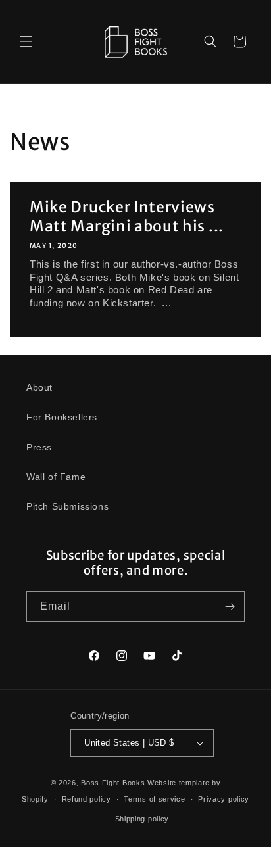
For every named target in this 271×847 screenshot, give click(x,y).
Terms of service (154, 799)
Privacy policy (223, 799)
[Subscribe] (229, 606)
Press (39, 447)
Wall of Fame (56, 477)
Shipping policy (142, 819)
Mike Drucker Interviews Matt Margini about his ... (127, 216)
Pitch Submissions (67, 506)
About (39, 387)
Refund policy (86, 799)
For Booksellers (61, 417)
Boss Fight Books (113, 782)
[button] (26, 41)
